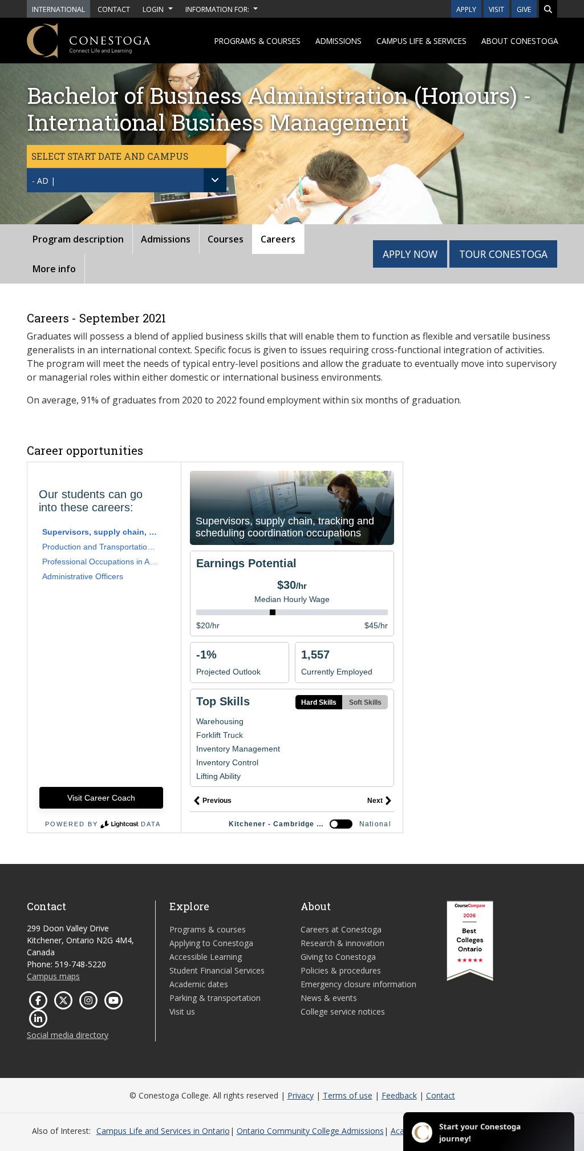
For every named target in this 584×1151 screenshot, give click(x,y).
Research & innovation (342, 943)
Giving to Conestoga (338, 956)
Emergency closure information (358, 984)
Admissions (338, 40)
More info (54, 268)
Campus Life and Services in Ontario (163, 1130)
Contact (440, 1095)
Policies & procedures (341, 970)
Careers (278, 239)
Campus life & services (421, 40)
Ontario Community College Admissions (310, 1130)
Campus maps (53, 976)
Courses (226, 239)
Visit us (182, 1011)
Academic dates (198, 984)
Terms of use (347, 1095)
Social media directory (67, 1034)
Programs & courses (257, 40)
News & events (329, 997)
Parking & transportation (215, 997)
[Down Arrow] (215, 180)
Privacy (300, 1095)
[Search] (548, 9)
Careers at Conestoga (341, 929)
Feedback (399, 1095)
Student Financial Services (217, 970)
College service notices (343, 1011)
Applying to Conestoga (211, 943)
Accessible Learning (205, 956)
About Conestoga (519, 40)
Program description (78, 239)
